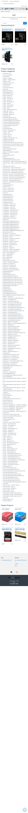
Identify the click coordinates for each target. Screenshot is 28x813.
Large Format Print (7, 200)
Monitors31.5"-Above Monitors (9, 268)
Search (21, 8)
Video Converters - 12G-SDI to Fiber (10, 485)
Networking (5, 353)
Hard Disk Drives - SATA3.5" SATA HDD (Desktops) (13, 161)
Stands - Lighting (6, 439)
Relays (9, 47)
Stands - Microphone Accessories (10, 442)
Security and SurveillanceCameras (10, 414)
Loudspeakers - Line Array (8, 208)
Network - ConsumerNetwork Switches (11, 309)
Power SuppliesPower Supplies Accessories (12, 375)
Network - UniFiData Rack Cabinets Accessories (13, 332)
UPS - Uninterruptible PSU (9, 467)
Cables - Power (6, 103)
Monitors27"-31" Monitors (8, 266)
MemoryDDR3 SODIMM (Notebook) (10, 221)
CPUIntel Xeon (6, 147)
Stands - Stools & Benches (8, 450)
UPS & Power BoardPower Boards (10, 469)
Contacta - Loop (6, 134)
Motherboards (7, 273)
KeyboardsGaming (7, 197)
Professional (6, 393)
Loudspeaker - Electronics (8, 203)
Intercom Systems (7, 191)
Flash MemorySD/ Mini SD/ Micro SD (10, 159)
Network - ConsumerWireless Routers (11, 320)
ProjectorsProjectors (7, 400)
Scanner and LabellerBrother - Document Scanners (13, 406)
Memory (5, 219)
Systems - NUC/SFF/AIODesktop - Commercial (13, 459)
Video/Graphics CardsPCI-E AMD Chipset (11, 492)
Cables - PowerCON (7, 106)
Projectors (6, 397)
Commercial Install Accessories (9, 125)
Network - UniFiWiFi (7, 349)
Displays (5, 153)
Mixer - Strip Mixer (7, 255)
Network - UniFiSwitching (8, 346)
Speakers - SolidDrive (7, 431)
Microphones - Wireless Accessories (10, 249)
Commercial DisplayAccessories (9, 119)
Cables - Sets (6, 108)
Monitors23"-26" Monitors (8, 265)
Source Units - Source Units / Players (10, 422)
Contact (16, 563)
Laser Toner (22, 527)
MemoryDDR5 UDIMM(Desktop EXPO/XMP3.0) (13, 230)
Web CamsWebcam (7, 499)
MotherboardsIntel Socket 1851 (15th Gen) (12, 284)
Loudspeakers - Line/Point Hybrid (10, 210)
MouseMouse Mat (6, 290)
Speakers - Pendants (7, 430)
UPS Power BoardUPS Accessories (10, 478)
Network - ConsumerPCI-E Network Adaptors (12, 310)
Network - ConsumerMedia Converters (11, 304)
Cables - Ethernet (6, 97)
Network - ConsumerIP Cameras (10, 301)
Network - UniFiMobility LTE (9, 337)
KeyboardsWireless (7, 199)
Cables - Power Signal (7, 104)
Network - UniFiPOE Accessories (10, 340)
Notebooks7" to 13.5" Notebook (10, 362)
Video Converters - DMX (8, 486)
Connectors (5, 126)
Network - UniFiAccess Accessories (10, 326)
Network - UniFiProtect (8, 343)
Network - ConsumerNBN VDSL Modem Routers (13, 307)
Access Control (7, 75)
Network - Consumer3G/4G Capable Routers (12, 298)
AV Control (6, 86)
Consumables (6, 128)
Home (2, 11)
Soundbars (5, 420)
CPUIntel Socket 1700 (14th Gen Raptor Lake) (12, 144)
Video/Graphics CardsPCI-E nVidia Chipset (12, 494)
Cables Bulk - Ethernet (7, 112)
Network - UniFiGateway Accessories (10, 335)
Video (5, 483)
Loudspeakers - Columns (8, 207)
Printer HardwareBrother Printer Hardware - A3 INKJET (14, 378)
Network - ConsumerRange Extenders (11, 313)
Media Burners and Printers (9, 218)
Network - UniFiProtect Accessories (10, 345)
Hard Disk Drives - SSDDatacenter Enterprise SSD (13, 169)
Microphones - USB (7, 246)
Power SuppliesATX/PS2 (8, 373)
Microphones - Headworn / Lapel (10, 241)
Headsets (6, 183)
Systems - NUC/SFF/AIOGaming (9, 461)
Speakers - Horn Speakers (8, 425)
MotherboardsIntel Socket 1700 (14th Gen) (12, 282)
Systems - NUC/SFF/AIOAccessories (10, 453)
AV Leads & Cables (8, 87)
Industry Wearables (8, 185)
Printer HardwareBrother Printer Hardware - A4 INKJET (14, 381)
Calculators (6, 115)
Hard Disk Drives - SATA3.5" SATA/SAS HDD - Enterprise (15, 163)
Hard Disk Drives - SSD (8, 166)
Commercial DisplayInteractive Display (11, 120)
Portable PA (5, 370)
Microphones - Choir (7, 236)
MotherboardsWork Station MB (9, 285)
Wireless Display (7, 500)
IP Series (5, 192)
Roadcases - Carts (7, 403)
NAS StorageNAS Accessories (9, 293)
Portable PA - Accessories (8, 371)
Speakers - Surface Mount (8, 434)
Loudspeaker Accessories (8, 205)
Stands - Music (6, 445)
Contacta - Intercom (7, 131)
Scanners (6, 412)
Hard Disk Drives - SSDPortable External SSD (12, 172)
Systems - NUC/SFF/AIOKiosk (9, 463)
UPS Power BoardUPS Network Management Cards (14, 481)
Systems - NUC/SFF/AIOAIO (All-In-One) (11, 455)
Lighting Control (4, 47)
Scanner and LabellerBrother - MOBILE (11, 409)
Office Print (6, 368)
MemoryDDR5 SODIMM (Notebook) (10, 227)
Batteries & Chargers (7, 90)
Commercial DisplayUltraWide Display (11, 123)
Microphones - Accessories (8, 233)
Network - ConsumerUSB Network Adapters (12, 317)
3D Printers (6, 73)
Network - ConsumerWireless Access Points (12, 318)
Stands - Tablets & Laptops (8, 452)
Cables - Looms (6, 100)
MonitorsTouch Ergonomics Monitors (10, 269)
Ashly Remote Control (7, 82)
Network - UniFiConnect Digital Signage (11, 329)
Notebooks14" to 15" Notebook (9, 356)
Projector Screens (7, 395)
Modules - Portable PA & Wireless (10, 262)
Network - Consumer (7, 296)
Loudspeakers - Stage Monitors (9, 213)
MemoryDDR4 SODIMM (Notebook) (10, 222)
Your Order (25, 6)
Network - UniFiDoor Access (9, 334)
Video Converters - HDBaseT (9, 488)
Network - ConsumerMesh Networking (11, 306)
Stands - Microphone (7, 441)
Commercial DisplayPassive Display (10, 122)
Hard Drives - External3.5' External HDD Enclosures (13, 177)
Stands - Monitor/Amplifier (8, 444)
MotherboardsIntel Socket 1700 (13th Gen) (12, 280)
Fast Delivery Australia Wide (8, 3)
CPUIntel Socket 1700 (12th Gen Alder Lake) (12, 142)
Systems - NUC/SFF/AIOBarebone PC (11, 458)
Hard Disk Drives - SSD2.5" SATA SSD (7, 28)
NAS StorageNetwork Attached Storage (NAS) (12, 295)
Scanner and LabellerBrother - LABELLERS (12, 408)
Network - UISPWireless (8, 324)
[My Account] (23, 8)
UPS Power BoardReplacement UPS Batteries (12, 475)
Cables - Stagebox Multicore (9, 109)
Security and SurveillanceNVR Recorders (11, 415)
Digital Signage (7, 150)
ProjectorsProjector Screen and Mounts (11, 398)
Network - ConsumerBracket (9, 299)
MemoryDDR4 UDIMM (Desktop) (10, 224)
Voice (5, 497)
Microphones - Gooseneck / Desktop (10, 238)
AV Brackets (6, 84)
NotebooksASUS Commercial (9, 364)
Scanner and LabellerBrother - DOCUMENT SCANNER (14, 404)
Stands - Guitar (6, 436)
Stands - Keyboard (7, 437)
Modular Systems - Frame (8, 260)
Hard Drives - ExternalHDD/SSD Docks (11, 180)
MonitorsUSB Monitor (7, 271)
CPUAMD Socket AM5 (7, 139)
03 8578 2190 (5, 1)
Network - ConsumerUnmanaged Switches (12, 315)
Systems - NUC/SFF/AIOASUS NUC (10, 456)
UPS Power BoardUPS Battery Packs (10, 480)
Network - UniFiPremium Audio (9, 342)
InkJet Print (6, 186)
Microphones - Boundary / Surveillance (11, 235)
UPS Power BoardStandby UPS (9, 477)
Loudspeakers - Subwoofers (9, 214)
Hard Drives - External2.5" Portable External (12, 175)
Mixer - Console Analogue (8, 252)
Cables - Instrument (7, 98)
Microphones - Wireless (8, 247)
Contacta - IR (6, 133)
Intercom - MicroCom (7, 189)
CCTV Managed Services (6, 560)
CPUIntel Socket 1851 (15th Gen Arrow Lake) (12, 145)
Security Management (8, 419)
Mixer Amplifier (6, 258)
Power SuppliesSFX (7, 376)
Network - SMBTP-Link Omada (9, 321)
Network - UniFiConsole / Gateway (10, 331)
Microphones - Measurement (9, 243)
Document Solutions (8, 155)
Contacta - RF (6, 136)
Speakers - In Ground (7, 426)
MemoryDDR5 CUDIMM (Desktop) (10, 225)
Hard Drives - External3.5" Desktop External (12, 178)
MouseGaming (6, 288)
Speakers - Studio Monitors (8, 433)
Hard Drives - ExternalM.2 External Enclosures (12, 181)
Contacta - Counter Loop (8, 130)
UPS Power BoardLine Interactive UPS (11, 474)
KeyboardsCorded (7, 194)
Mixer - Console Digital (7, 254)
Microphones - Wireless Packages (10, 251)
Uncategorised (6, 466)
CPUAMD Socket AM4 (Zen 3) (9, 137)
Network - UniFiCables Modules (9, 328)
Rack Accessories (6, 401)
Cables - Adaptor (6, 95)
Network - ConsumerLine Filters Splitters (11, 302)
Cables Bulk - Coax (7, 111)
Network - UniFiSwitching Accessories (11, 348)
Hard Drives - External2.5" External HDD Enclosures (13, 174)
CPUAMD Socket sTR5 (7, 141)
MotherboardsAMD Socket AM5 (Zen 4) (11, 277)
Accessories (5, 76)
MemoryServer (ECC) (7, 232)
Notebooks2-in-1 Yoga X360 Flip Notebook (12, 360)
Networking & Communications (10, 354)
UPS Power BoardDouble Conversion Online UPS (13, 470)
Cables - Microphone (7, 101)
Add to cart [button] (12, 44)
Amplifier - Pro (6, 81)
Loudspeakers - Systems (8, 216)
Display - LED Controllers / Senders (10, 152)
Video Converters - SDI (8, 489)
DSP (4, 156)
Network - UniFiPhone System (9, 338)
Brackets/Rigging (6, 92)
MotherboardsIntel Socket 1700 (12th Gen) (12, 279)
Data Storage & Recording (9, 148)
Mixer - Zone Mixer (7, 257)
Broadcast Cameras (8, 93)
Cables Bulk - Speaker (7, 114)
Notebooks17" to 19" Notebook (9, 359)
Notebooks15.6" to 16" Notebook (10, 357)
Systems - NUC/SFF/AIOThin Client (10, 464)
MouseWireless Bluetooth (8, 291)
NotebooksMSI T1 (7, 367)
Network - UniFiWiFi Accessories (10, 351)
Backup (4, 89)
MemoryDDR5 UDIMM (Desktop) (10, 229)
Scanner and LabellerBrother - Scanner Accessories (14, 411)
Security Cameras (7, 417)
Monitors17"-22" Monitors (8, 263)
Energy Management (8, 158)
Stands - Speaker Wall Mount (9, 448)
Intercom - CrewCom (7, 188)
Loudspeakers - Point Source (9, 211)
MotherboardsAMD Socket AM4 (9, 276)
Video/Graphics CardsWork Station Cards (11, 496)
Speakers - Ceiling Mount (8, 423)
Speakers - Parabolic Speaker (9, 428)
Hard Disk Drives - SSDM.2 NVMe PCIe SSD (12, 170)
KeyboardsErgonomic (7, 196)
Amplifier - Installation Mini (8, 79)
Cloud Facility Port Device (8, 117)
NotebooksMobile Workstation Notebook (11, 365)
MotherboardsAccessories (8, 274)
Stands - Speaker (6, 447)
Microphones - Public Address (9, 244)
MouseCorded (6, 287)
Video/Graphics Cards (8, 491)
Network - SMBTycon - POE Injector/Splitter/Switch (13, 323)
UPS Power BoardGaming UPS (9, 472)
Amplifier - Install (6, 78)
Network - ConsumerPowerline (9, 312)
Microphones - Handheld (8, 240)
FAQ (16, 565)
